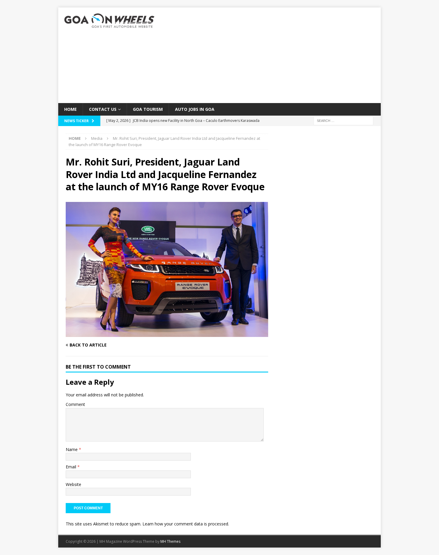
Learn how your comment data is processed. (185, 524)
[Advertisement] (271, 55)
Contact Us (102, 109)
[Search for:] (343, 120)
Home (70, 109)
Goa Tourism (148, 109)
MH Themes (170, 541)
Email (71, 467)
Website (73, 484)
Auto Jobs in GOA (194, 109)
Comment (75, 404)
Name (72, 449)
